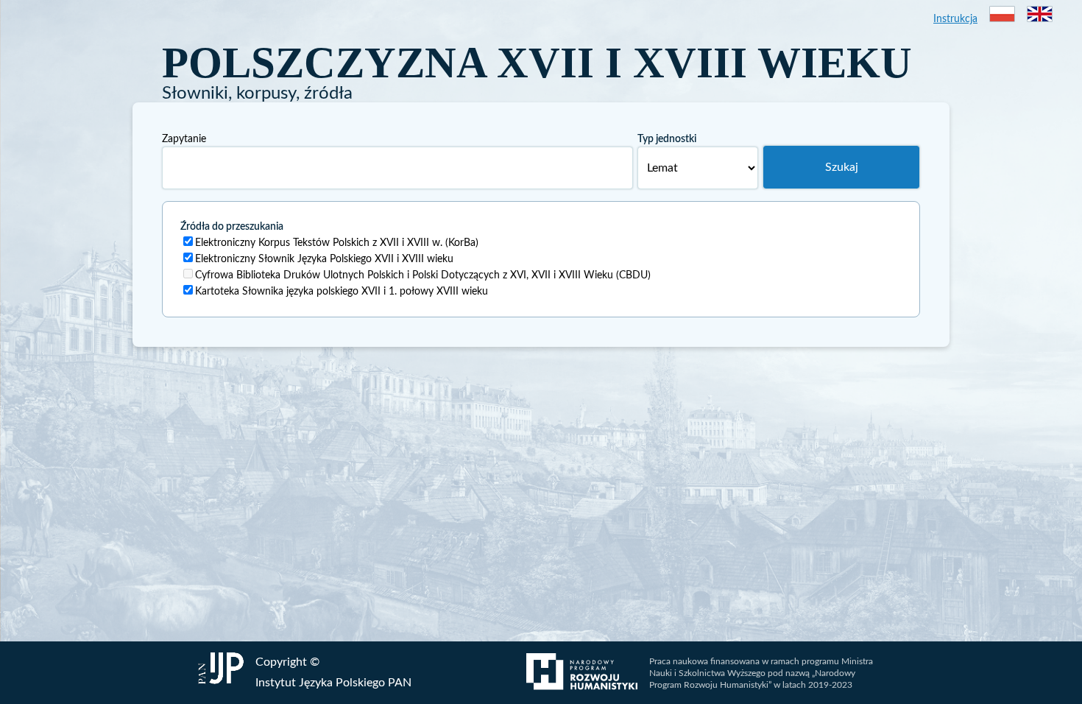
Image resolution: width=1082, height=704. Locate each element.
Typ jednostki (666, 139)
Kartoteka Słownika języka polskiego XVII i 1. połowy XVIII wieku (341, 291)
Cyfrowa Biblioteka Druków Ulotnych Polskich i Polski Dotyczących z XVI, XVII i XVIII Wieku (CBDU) (423, 275)
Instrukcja (955, 19)
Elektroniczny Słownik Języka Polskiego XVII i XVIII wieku (324, 259)
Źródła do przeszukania (231, 227)
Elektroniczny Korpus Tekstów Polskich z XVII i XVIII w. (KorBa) (336, 243)
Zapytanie (184, 139)
